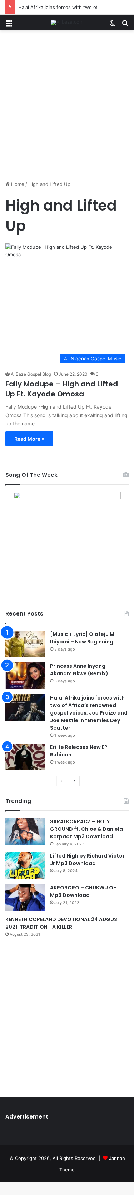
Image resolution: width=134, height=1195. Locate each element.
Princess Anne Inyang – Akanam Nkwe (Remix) (80, 669)
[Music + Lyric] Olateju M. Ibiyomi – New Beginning (83, 638)
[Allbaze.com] (67, 22)
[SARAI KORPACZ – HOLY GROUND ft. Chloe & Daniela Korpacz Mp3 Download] (25, 831)
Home (17, 184)
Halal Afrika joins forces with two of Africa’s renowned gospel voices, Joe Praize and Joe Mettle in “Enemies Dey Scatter (89, 712)
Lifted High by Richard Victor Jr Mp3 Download (87, 859)
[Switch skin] (112, 25)
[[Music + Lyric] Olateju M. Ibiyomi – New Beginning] (25, 644)
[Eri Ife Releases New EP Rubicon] (25, 757)
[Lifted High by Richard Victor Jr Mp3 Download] (25, 865)
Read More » (29, 439)
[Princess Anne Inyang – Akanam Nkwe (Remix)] (25, 675)
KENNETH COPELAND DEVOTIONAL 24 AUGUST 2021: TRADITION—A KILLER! (62, 923)
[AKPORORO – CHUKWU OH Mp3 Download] (25, 897)
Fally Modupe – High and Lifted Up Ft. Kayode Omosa (61, 389)
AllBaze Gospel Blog (31, 374)
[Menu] (9, 25)
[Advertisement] (67, 108)
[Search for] (125, 25)
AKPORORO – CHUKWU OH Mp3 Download (83, 891)
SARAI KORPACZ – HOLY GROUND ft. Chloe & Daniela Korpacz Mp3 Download (86, 829)
